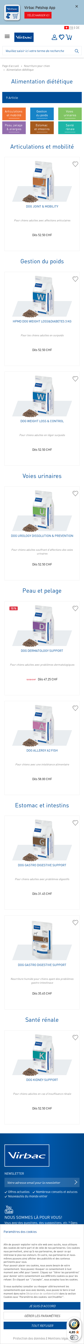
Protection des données (29, 1338)
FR (71, 27)
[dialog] (42, 1284)
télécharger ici (38, 15)
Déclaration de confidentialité (42, 1293)
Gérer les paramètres (42, 1315)
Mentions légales (59, 1338)
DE (78, 27)
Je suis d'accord (42, 1306)
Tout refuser (42, 1325)
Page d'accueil (10, 66)
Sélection (61, 37)
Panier (69, 36)
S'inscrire (54, 37)
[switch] (74, 1337)
